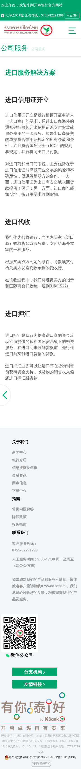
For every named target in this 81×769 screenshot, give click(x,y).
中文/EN (72, 15)
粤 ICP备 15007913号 (63, 757)
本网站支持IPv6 (41, 763)
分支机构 (33, 672)
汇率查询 (12, 15)
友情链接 (33, 684)
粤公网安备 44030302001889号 (28, 757)
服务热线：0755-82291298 (44, 15)
